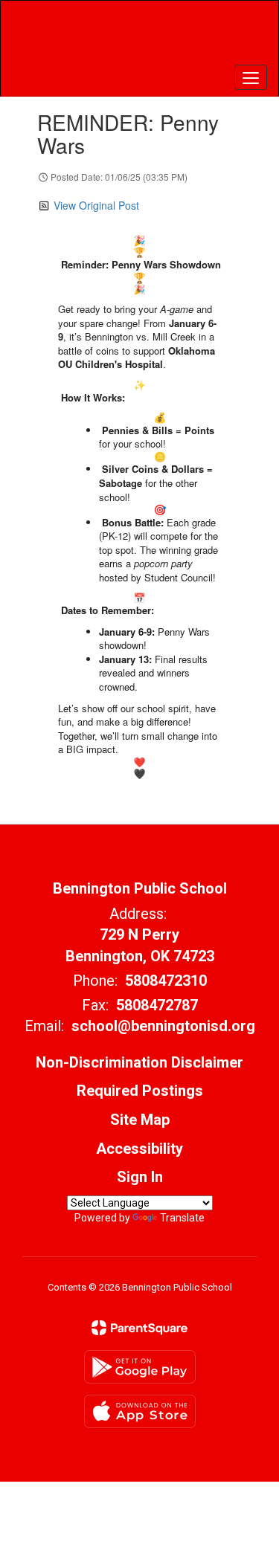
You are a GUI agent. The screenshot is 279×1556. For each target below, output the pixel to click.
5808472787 (157, 1005)
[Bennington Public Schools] (139, 37)
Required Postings (140, 1091)
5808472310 (166, 981)
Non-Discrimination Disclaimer (139, 1062)
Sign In (140, 1177)
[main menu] (250, 77)
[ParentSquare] (139, 1328)
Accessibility (139, 1149)
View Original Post (96, 205)
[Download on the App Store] (140, 1411)
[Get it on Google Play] (140, 1367)
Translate (182, 1218)
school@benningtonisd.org (163, 1026)
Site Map (140, 1120)
